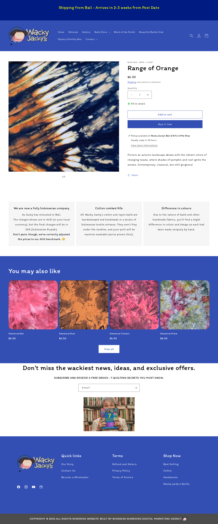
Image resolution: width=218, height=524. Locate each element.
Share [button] (134, 175)
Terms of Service (122, 477)
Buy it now (165, 124)
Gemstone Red (16, 333)
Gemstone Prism (168, 333)
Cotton (167, 470)
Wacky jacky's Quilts (176, 483)
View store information (144, 145)
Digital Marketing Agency (162, 518)
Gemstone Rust (67, 333)
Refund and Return (124, 464)
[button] (102, 32)
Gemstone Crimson (120, 333)
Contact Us (68, 470)
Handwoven (170, 477)
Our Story (67, 464)
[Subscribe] (135, 388)
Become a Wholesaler (75, 477)
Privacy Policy (121, 470)
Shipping (132, 82)
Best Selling (171, 464)
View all (109, 349)
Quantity (132, 88)
